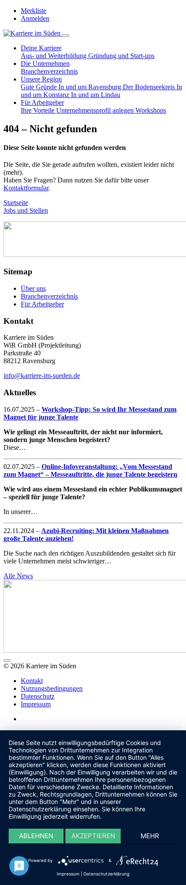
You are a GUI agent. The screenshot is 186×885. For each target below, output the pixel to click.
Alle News (18, 575)
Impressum (36, 704)
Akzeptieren (93, 836)
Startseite (15, 202)
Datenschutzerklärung (106, 873)
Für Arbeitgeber (42, 102)
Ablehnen (36, 836)
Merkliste (33, 10)
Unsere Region (41, 79)
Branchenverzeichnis (49, 71)
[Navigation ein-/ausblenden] (65, 35)
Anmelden (35, 18)
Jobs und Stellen (25, 210)
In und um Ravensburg (90, 87)
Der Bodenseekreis (149, 87)
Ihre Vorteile (38, 110)
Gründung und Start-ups (121, 55)
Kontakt (32, 680)
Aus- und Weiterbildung (54, 55)
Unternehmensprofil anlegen (95, 110)
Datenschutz (38, 696)
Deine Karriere (41, 48)
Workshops (150, 110)
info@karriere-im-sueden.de (41, 375)
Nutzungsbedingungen (52, 688)
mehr (150, 836)
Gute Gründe (39, 87)
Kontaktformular (25, 188)
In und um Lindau (95, 94)
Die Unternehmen (45, 63)
